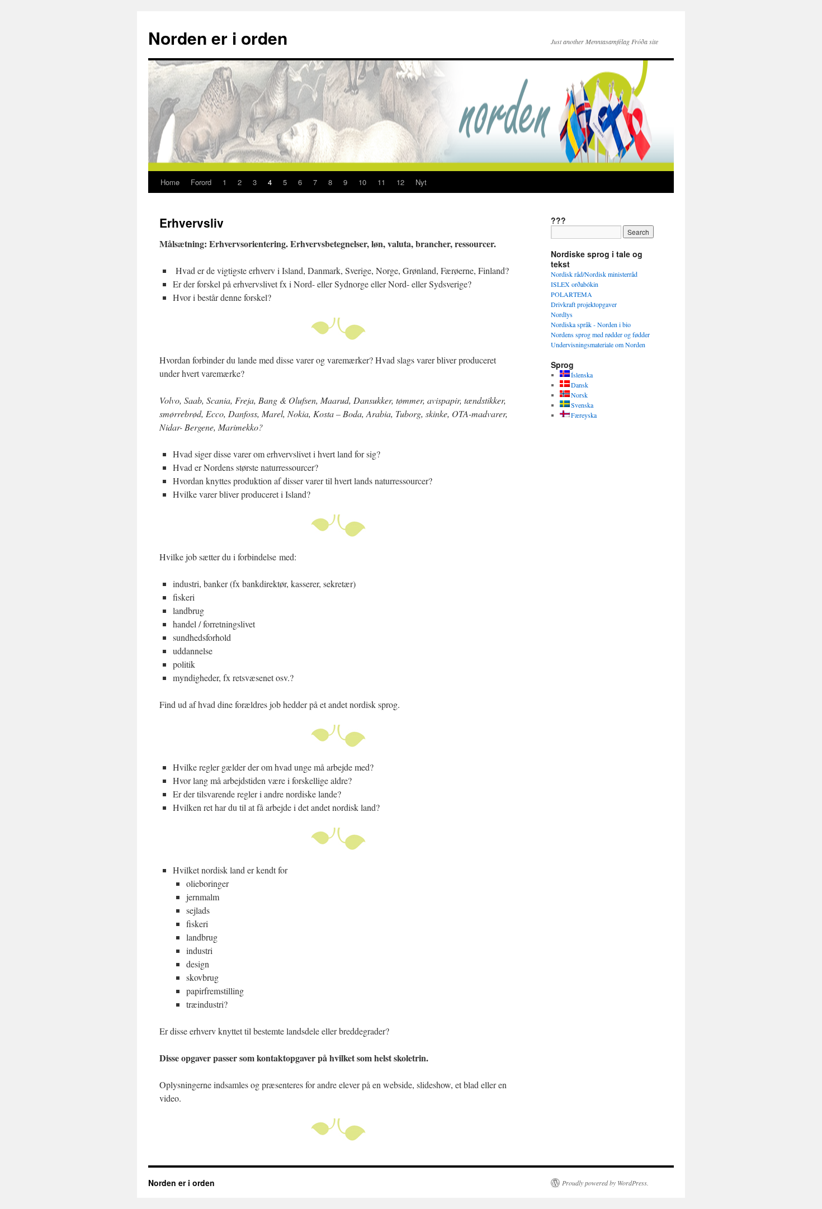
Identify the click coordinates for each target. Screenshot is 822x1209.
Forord (201, 182)
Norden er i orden (217, 38)
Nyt (421, 182)
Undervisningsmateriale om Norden (598, 344)
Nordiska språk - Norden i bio (591, 324)
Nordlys (562, 314)
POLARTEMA (571, 294)
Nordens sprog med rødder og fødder (600, 334)
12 (400, 182)
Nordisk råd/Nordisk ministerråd (594, 274)
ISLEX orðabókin (574, 284)
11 (381, 182)
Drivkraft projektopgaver (584, 304)
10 (362, 182)
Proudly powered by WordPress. (605, 1182)
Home (169, 182)
